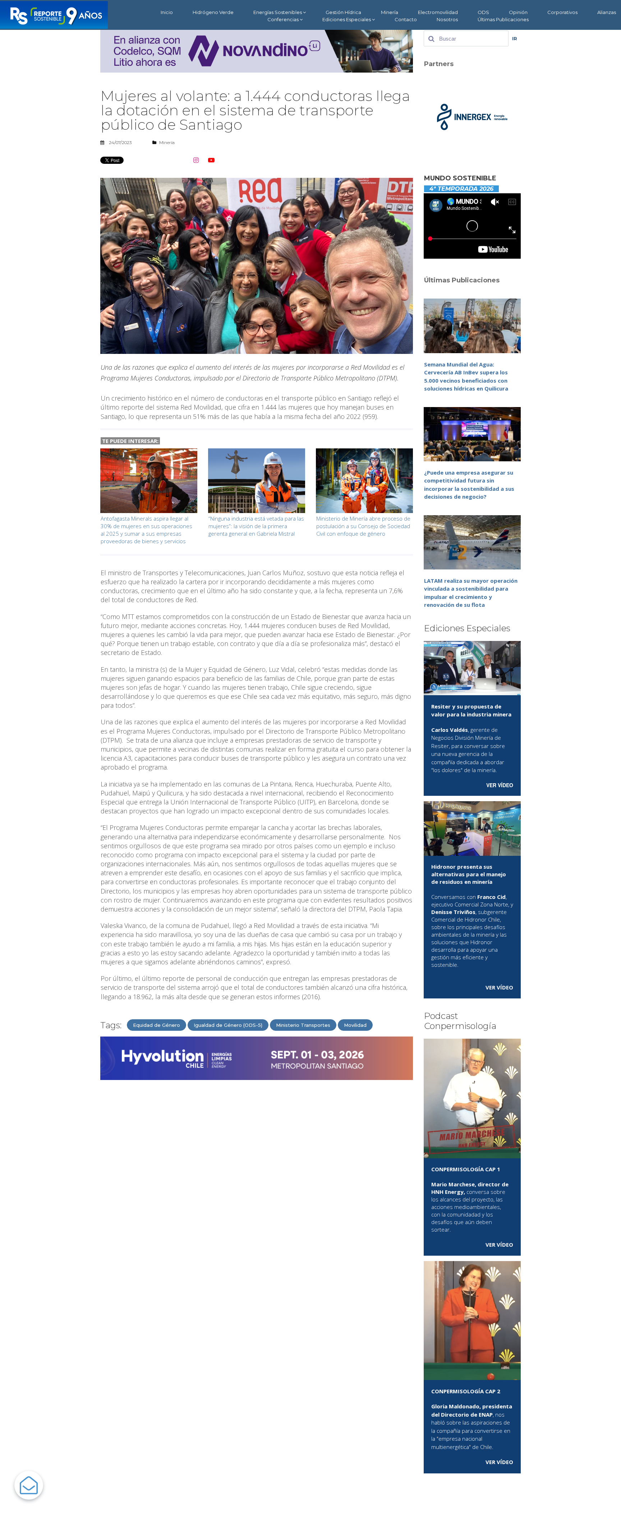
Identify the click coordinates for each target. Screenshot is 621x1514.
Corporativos (562, 12)
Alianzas (606, 12)
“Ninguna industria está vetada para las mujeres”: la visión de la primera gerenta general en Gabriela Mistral (256, 526)
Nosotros (447, 19)
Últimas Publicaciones (503, 19)
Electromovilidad (438, 12)
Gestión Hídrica (343, 12)
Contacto (406, 19)
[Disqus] (256, 1177)
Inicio (167, 12)
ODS (483, 12)
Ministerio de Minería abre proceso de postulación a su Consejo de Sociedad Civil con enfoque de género (363, 526)
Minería (389, 12)
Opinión (518, 12)
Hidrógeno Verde (213, 12)
